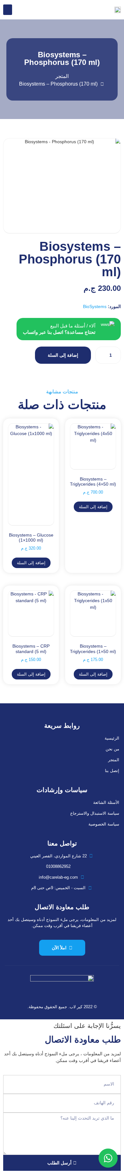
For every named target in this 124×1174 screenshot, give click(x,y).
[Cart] (20, 9)
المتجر (113, 759)
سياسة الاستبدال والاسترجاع (94, 813)
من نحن (112, 749)
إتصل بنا (112, 770)
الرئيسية (112, 738)
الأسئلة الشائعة (106, 802)
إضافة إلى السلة (63, 355)
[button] (7, 9)
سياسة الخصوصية (103, 824)
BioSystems (95, 306)
